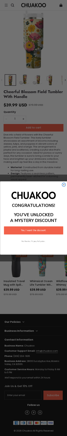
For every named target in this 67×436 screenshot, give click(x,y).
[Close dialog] (64, 184)
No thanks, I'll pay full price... (33, 241)
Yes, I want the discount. (33, 230)
